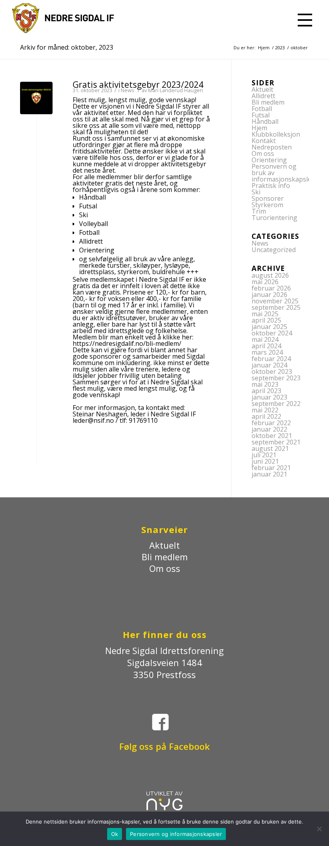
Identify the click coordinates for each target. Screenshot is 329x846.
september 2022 (276, 403)
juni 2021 (265, 461)
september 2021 (276, 442)
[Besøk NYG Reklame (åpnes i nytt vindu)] (164, 807)
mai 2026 (265, 281)
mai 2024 (265, 339)
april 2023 (266, 390)
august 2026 (270, 275)
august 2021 (270, 448)
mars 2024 (267, 352)
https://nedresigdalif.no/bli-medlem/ (127, 343)
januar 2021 (269, 474)
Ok (114, 834)
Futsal (261, 115)
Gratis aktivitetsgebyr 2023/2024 (138, 84)
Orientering (269, 159)
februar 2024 (271, 358)
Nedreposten (272, 147)
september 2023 (276, 378)
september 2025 (276, 307)
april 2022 (266, 416)
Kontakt (264, 140)
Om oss (263, 153)
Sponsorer (268, 198)
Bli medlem (268, 102)
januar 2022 (269, 429)
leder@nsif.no (93, 420)
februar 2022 (271, 422)
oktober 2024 (272, 333)
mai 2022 (265, 410)
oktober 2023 (272, 371)
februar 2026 (271, 288)
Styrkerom (267, 204)
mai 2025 (265, 313)
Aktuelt (262, 89)
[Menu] (303, 18)
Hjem (259, 127)
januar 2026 (269, 294)
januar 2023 (269, 397)
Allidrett (263, 95)
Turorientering (274, 217)
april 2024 (266, 345)
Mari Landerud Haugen (175, 90)
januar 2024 (269, 365)
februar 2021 (271, 467)
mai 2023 (265, 384)
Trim (259, 211)
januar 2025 (269, 326)
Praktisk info (271, 185)
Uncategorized (274, 249)
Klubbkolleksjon (276, 134)
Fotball (262, 108)
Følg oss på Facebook (164, 746)
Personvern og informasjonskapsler (176, 834)
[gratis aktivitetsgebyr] (36, 98)
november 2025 (275, 301)
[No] (319, 829)
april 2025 (266, 320)
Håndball (265, 121)
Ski (256, 192)
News (127, 90)
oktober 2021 (272, 435)
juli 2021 (264, 454)
